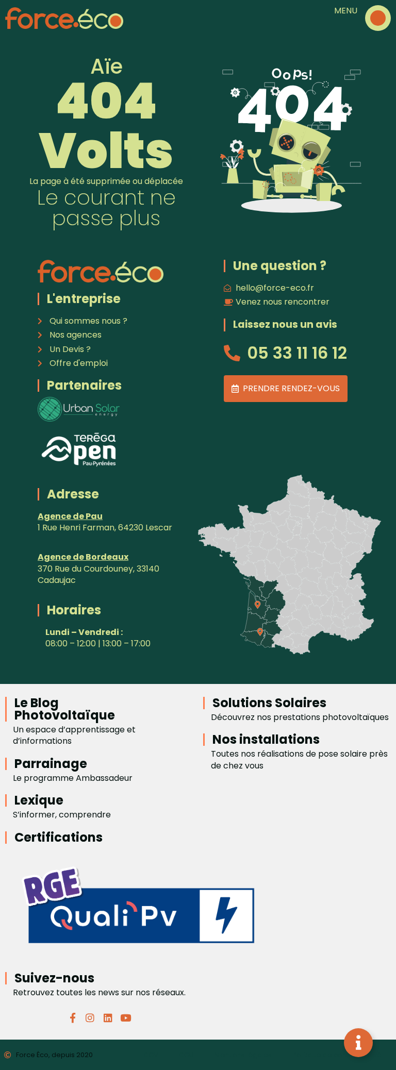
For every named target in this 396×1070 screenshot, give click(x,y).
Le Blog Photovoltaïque (64, 709)
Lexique (38, 800)
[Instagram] (90, 1017)
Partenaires (84, 385)
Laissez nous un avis (285, 324)
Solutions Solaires (269, 702)
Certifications (58, 837)
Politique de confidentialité (337, 1054)
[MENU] (378, 18)
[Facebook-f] (72, 1017)
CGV (150, 1054)
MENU (345, 10)
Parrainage (50, 763)
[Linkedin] (108, 1017)
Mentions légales (243, 1054)
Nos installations (266, 739)
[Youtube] (125, 1017)
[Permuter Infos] (358, 1042)
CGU (186, 1054)
